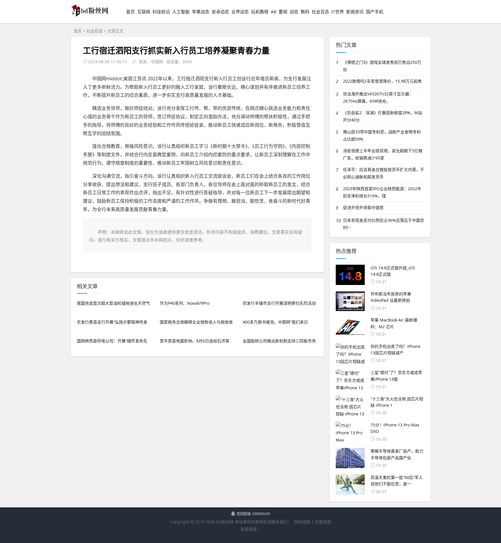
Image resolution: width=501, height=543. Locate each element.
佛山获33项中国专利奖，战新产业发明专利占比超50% (382, 135)
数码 (305, 11)
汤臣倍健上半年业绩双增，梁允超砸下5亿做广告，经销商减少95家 (382, 154)
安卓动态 (220, 11)
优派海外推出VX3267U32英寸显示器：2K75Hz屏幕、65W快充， (378, 97)
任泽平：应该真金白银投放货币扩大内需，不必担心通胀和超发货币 (383, 173)
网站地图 (302, 521)
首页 (130, 11)
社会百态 (320, 11)
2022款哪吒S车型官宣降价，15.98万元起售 (382, 81)
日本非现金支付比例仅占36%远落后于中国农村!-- (383, 223)
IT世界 (337, 11)
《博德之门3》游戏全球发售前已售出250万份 (382, 65)
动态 (294, 11)
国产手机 (374, 11)
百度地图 (323, 521)
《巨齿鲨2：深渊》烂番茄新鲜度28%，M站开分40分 (382, 116)
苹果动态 (200, 11)
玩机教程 (259, 11)
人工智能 (181, 11)
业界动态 (240, 11)
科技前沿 (161, 11)
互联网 (143, 11)
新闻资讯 (355, 11)
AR (273, 11)
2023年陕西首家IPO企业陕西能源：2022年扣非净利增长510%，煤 (382, 192)
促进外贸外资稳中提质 (363, 207)
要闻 (283, 11)
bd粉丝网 (225, 521)
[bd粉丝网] (90, 16)
